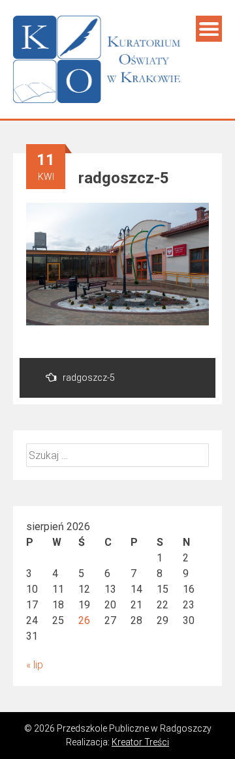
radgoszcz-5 (89, 377)
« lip (34, 665)
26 (84, 620)
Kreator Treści (140, 742)
